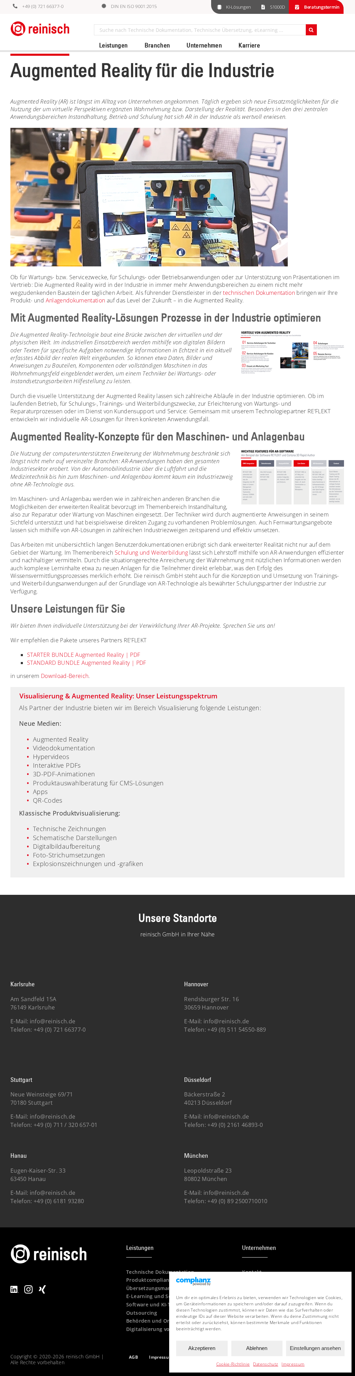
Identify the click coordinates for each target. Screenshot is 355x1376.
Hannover (196, 984)
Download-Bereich (65, 676)
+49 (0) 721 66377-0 (42, 6)
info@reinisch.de (53, 1021)
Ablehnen (256, 1348)
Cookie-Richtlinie (233, 1364)
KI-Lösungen (238, 7)
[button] (177, 698)
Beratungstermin (321, 7)
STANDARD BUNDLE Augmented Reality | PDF (86, 663)
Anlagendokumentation (75, 300)
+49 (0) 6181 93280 (58, 1201)
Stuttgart (21, 1080)
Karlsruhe (22, 984)
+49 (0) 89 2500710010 (237, 1201)
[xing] (42, 1288)
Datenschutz (265, 1364)
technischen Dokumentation (259, 293)
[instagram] (28, 1288)
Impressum (293, 1364)
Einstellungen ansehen (315, 1348)
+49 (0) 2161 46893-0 (234, 1125)
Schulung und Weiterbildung (151, 552)
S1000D (277, 7)
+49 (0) (65, 1125)
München (196, 1155)
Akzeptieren (201, 1348)
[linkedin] (14, 1288)
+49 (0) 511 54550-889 (236, 1029)
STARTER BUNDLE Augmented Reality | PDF (83, 655)
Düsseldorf (197, 1080)
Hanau (18, 1155)
